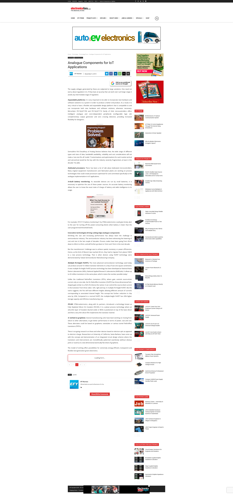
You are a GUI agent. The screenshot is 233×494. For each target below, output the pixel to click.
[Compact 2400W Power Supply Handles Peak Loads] (139, 381)
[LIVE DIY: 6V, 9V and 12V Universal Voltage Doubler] (139, 326)
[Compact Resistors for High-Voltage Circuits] (139, 365)
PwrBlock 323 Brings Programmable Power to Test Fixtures (153, 221)
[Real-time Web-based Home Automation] (139, 166)
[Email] (124, 73)
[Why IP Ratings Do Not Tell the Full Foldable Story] (139, 231)
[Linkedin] (141, 1)
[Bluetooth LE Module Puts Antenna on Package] (139, 261)
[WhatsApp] (120, 73)
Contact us (82, 490)
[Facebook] (136, 1)
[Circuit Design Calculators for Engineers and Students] (139, 451)
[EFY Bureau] (72, 73)
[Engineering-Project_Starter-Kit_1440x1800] (99, 147)
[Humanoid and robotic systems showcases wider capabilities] (139, 239)
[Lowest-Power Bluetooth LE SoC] (139, 270)
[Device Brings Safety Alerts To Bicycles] (139, 278)
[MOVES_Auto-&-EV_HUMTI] (116, 38)
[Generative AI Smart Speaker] (139, 135)
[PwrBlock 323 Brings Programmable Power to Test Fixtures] (139, 222)
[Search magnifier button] (157, 18)
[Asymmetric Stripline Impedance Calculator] (139, 476)
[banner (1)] (99, 218)
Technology (75, 54)
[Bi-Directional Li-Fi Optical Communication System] (139, 118)
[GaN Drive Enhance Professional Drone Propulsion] (139, 373)
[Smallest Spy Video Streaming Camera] (139, 183)
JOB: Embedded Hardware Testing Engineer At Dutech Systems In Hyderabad (152, 411)
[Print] (128, 73)
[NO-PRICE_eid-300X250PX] (150, 75)
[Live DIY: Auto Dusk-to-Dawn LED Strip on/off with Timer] (139, 334)
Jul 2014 (74, 374)
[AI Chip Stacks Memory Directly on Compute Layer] (139, 286)
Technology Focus (83, 54)
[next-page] (138, 149)
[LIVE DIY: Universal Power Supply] (139, 317)
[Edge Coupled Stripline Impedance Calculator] (139, 468)
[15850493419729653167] (150, 103)
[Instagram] (138, 1)
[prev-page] (136, 149)
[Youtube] (146, 1)
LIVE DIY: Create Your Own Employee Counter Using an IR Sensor (153, 308)
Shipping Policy (74, 490)
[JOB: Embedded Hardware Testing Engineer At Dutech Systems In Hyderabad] (139, 412)
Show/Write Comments (99, 394)
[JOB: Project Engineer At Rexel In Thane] (139, 429)
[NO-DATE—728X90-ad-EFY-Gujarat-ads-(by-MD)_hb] (116, 493)
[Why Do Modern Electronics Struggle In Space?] (139, 143)
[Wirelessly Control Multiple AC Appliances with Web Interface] (139, 191)
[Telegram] (107, 73)
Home (69, 54)
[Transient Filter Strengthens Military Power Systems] (139, 356)
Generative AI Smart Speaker (153, 133)
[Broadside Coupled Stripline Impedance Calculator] (139, 460)
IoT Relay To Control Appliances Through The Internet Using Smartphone (154, 126)
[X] (143, 1)
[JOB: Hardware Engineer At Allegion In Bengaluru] (139, 421)
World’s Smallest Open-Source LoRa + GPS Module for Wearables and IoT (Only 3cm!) (154, 173)
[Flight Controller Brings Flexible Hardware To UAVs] (139, 213)
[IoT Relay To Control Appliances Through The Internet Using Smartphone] (139, 126)
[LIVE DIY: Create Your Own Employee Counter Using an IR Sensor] (139, 308)
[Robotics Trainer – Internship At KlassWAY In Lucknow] (139, 404)
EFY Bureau (78, 73)
